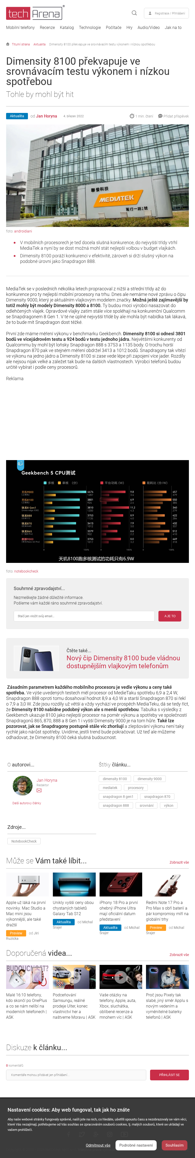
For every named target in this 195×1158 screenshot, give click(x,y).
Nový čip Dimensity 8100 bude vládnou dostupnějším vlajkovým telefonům (123, 662)
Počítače (113, 28)
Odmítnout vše (98, 1145)
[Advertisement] (97, 416)
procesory (136, 788)
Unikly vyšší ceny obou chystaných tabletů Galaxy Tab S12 (73, 908)
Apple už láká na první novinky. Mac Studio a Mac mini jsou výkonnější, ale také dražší (26, 913)
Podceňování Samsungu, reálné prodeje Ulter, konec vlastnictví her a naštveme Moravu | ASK (74, 1006)
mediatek (110, 788)
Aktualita (39, 44)
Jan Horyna (46, 116)
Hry (129, 28)
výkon (168, 805)
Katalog (67, 28)
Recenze (47, 28)
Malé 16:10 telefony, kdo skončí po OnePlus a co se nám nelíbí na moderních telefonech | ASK (26, 1006)
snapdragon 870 (157, 797)
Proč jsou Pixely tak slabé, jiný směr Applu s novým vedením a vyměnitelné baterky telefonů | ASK (167, 1006)
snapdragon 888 (116, 805)
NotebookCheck (24, 841)
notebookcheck (26, 571)
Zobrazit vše (179, 862)
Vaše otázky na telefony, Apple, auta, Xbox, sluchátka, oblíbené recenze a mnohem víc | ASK (118, 1006)
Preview (16, 933)
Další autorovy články (26, 803)
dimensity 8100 (115, 779)
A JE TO (170, 616)
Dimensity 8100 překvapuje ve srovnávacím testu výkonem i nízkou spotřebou (102, 44)
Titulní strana (21, 44)
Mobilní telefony (20, 28)
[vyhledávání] (134, 13)
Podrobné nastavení (136, 1145)
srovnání (146, 805)
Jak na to (173, 28)
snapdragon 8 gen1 (118, 797)
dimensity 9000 (150, 779)
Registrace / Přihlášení (170, 13)
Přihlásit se (169, 1075)
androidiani (23, 231)
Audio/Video (149, 28)
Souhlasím (175, 1145)
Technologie (90, 28)
